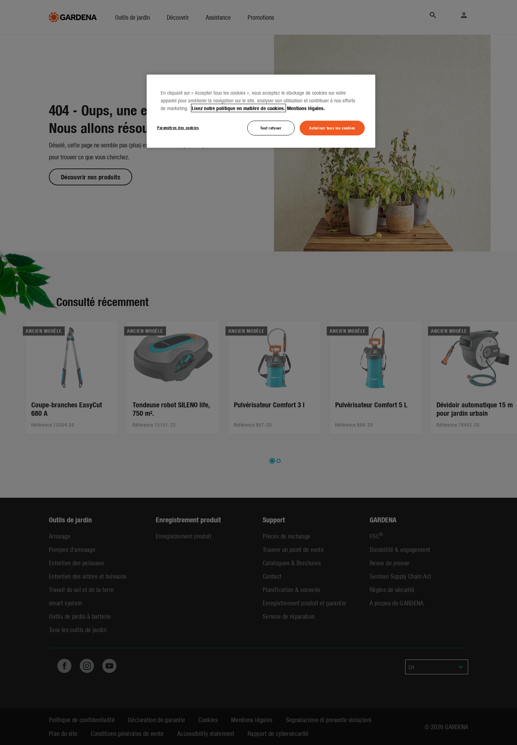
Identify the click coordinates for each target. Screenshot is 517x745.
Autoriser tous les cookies (332, 127)
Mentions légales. (306, 108)
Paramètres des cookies (178, 127)
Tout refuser (270, 127)
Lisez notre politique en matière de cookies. (238, 108)
